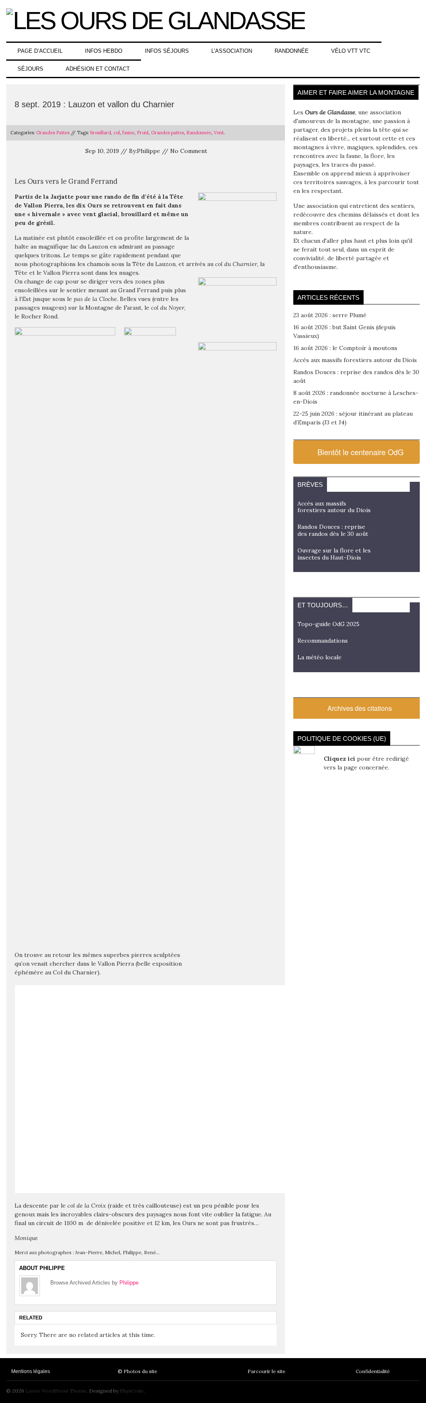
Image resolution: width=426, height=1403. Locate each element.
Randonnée (292, 51)
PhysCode (132, 1391)
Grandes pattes (167, 133)
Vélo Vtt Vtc (350, 51)
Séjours (30, 69)
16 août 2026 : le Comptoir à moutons (345, 348)
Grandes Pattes (52, 133)
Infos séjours (167, 51)
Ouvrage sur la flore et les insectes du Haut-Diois (334, 554)
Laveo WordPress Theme (56, 1391)
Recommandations (322, 640)
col (117, 133)
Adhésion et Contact (98, 69)
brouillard (100, 133)
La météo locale (319, 657)
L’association (231, 51)
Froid (143, 133)
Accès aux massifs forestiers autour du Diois (355, 360)
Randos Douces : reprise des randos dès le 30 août (332, 530)
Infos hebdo (103, 51)
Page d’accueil (39, 51)
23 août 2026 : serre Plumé (330, 315)
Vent (219, 133)
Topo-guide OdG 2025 (328, 624)
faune (128, 133)
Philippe (129, 1283)
